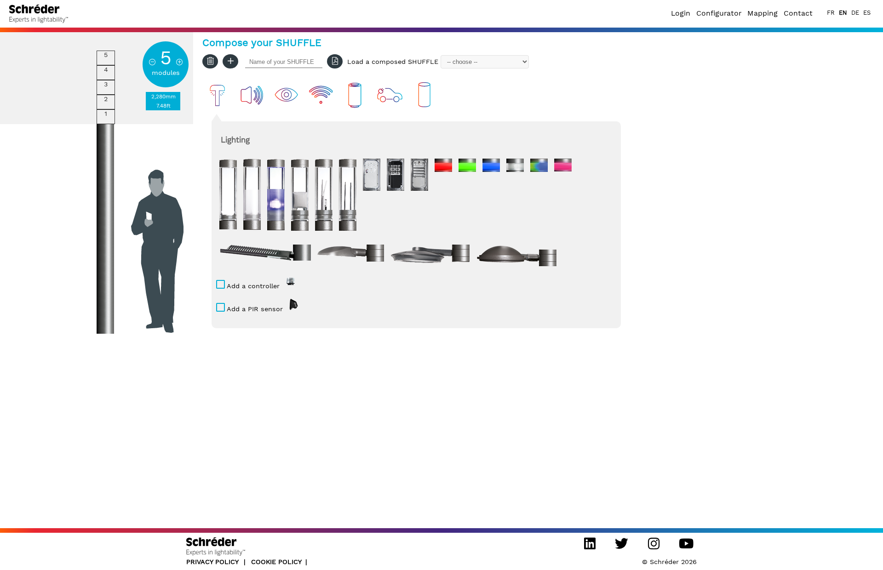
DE (855, 12)
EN (843, 12)
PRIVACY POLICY (213, 561)
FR (831, 12)
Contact (798, 13)
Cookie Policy (276, 561)
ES (867, 12)
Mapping (762, 13)
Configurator (718, 13)
